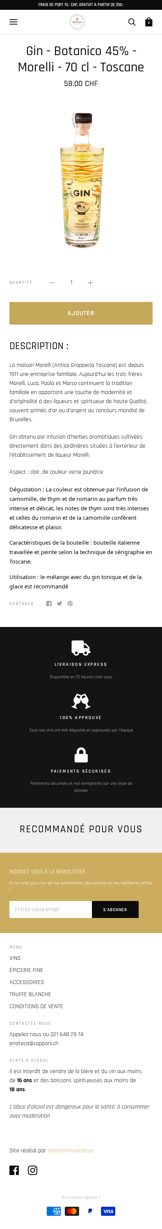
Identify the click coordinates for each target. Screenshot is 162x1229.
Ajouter (80, 313)
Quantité (20, 282)
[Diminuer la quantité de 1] (52, 282)
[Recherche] (132, 21)
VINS (15, 958)
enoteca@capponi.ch (33, 1043)
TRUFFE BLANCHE (30, 994)
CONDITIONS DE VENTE (36, 1006)
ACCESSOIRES (26, 982)
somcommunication (70, 1151)
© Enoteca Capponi (79, 1197)
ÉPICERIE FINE (26, 970)
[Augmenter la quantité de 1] (90, 282)
